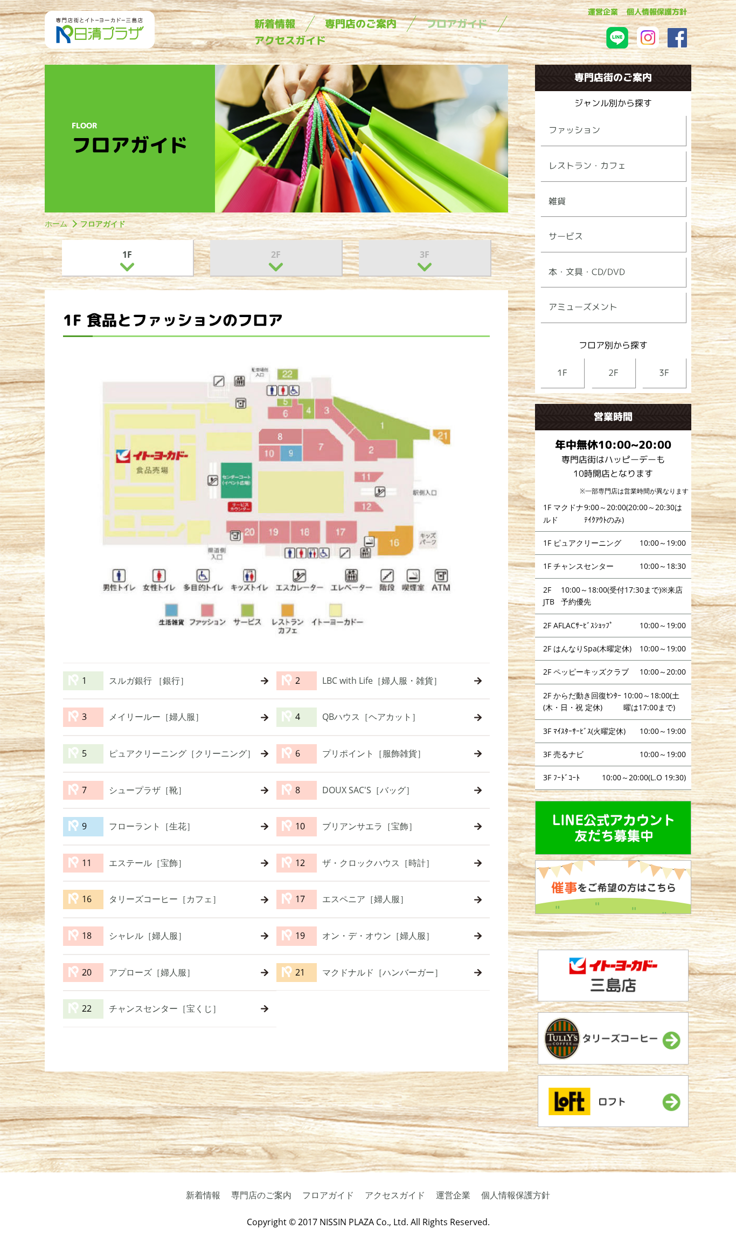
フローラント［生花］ (152, 826)
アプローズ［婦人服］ (152, 972)
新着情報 (203, 1195)
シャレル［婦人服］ (147, 936)
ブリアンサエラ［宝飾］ (369, 826)
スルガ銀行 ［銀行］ (149, 680)
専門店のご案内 (261, 1195)
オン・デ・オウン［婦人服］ (378, 936)
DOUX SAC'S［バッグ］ (368, 790)
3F (424, 254)
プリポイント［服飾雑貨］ (374, 753)
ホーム (56, 223)
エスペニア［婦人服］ (365, 899)
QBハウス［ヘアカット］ (371, 717)
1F (127, 254)
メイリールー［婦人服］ (156, 717)
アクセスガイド (395, 1195)
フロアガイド (328, 1195)
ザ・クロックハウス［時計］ (378, 863)
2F (276, 254)
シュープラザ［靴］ (147, 790)
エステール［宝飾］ (147, 863)
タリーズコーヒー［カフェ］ (165, 899)
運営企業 (453, 1195)
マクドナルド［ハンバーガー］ (382, 972)
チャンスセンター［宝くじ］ (165, 1008)
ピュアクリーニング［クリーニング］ (182, 753)
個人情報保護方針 (515, 1195)
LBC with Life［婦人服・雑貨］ (382, 680)
